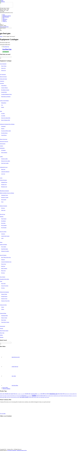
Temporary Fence (4, 298)
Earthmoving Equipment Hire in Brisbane (7, 124)
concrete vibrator (34, 393)
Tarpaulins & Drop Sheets (4, 279)
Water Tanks (2, 332)
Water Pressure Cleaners (4, 330)
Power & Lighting (3, 231)
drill (63, 393)
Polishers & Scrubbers (5, 251)
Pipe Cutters (3, 223)
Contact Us (4, 21)
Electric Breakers (4, 152)
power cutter (2, 397)
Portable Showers (4, 296)
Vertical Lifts (3, 70)
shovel (10, 397)
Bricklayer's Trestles (4, 197)
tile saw (35, 397)
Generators (3, 233)
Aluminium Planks (4, 315)
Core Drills (3, 115)
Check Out (6, 26)
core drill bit (47, 393)
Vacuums (1, 328)
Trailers (2, 307)
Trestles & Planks (3, 313)
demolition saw (54, 393)
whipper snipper (47, 397)
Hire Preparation (5, 16)
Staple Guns (3, 210)
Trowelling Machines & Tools (6, 94)
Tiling (1, 281)
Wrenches (1, 337)
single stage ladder (13, 397)
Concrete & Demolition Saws (6, 261)
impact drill (19, 395)
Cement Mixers (3, 85)
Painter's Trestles (4, 317)
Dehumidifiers (3, 102)
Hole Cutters (3, 283)
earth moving (67, 393)
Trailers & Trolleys (3, 304)
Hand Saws (3, 266)
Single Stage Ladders (5, 163)
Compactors (2, 81)
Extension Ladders (4, 158)
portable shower (50, 395)
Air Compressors (3, 74)
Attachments (3, 126)
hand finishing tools (13, 395)
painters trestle (43, 395)
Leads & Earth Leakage (5, 236)
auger (12, 393)
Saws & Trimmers (3, 255)
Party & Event (2, 214)
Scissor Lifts (3, 68)
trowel (39, 397)
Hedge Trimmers (4, 268)
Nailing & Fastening (3, 205)
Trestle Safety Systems (5, 322)
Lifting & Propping (3, 180)
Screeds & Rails (4, 92)
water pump (42, 397)
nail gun (38, 395)
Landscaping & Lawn (3, 167)
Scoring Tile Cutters (4, 285)
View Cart (2, 26)
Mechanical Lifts (4, 186)
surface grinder (25, 397)
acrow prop (2, 393)
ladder (34, 395)
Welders (1, 335)
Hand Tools (3, 169)
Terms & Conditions (6, 388)
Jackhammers (2, 148)
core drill (42, 393)
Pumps (1, 242)
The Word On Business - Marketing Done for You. (17, 450)
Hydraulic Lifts (4, 184)
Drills (1, 111)
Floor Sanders (3, 246)
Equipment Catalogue (6, 15)
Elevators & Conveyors (4, 141)
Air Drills (3, 113)
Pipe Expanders (4, 225)
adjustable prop (7, 393)
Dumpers (2, 128)
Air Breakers (3, 150)
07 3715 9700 (2, 413)
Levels (1, 177)
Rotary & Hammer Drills (5, 120)
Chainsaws (3, 259)
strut (20, 397)
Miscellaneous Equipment (4, 190)
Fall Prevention (2, 143)
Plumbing (1, 216)
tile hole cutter (31, 397)
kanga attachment (29, 395)
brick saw (15, 393)
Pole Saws (3, 272)
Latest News (4, 19)
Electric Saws (3, 264)
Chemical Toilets (4, 294)
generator (8, 395)
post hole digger (74, 395)
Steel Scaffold (3, 199)
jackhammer (24, 395)
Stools (2, 201)
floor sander (5, 395)
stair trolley (17, 397)
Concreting (2, 83)
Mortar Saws (3, 270)
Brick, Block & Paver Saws (6, 257)
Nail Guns (3, 208)
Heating (2, 107)
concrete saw (27, 393)
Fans (2, 105)
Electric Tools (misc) (3, 139)
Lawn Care (3, 173)
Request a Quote (5, 51)
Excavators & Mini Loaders (6, 130)
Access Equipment (3, 63)
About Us (4, 20)
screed (7, 397)
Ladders (1, 156)
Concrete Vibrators (4, 87)
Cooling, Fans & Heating (4, 100)
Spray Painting (2, 276)
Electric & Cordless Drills (5, 117)
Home (3, 14)
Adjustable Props (4, 182)
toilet (37, 397)
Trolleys (2, 309)
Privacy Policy (5, 387)
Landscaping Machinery (5, 171)
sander (5, 397)
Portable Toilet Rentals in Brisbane (66, 395)
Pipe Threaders (3, 227)
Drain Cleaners (3, 218)
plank (47, 395)
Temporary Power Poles (5, 300)
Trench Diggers (4, 135)
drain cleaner (60, 393)
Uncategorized (2, 326)
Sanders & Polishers (3, 244)
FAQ (3, 18)
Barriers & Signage (3, 76)
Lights (2, 238)
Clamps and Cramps (3, 78)
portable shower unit (56, 395)
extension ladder (72, 393)
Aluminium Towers (4, 195)
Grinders (1, 145)
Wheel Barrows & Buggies (5, 96)
